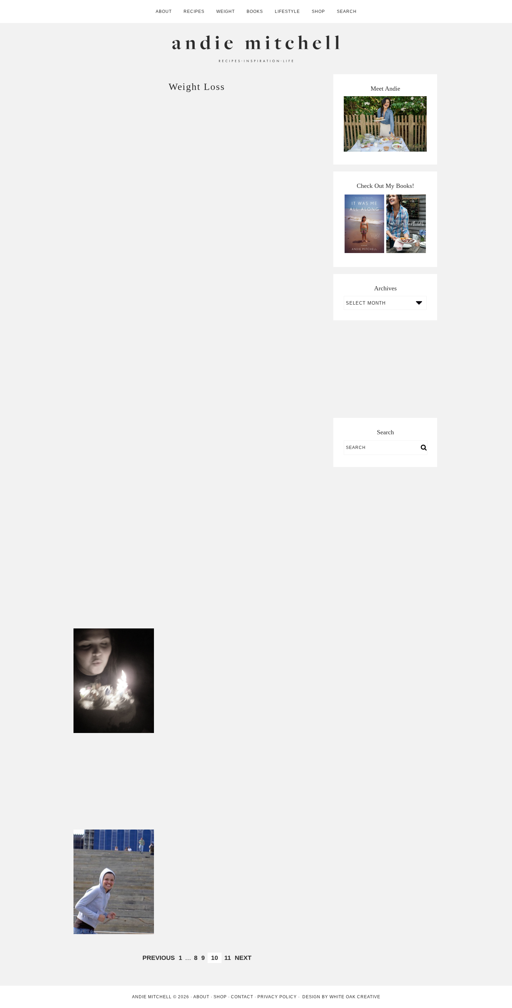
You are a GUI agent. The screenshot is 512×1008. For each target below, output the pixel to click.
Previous (158, 957)
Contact (242, 996)
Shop (318, 11)
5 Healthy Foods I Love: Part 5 (113, 359)
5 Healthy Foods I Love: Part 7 (113, 252)
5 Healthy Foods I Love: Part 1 (196, 466)
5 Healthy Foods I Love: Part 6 (280, 158)
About (164, 11)
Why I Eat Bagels (197, 252)
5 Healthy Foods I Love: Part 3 (280, 359)
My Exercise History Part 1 (197, 881)
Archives (385, 288)
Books (255, 11)
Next (243, 957)
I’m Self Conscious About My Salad (280, 881)
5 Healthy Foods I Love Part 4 (196, 359)
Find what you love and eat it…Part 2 (114, 573)
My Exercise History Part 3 (280, 774)
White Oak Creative (354, 996)
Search (347, 11)
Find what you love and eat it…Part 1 (197, 573)
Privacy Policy (277, 996)
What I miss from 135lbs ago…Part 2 (114, 680)
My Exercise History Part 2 (114, 881)
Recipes (194, 11)
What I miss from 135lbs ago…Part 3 (280, 573)
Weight (225, 11)
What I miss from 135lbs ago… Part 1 (197, 774)
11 (227, 957)
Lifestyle (287, 11)
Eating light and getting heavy (280, 466)
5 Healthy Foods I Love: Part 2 (113, 466)
